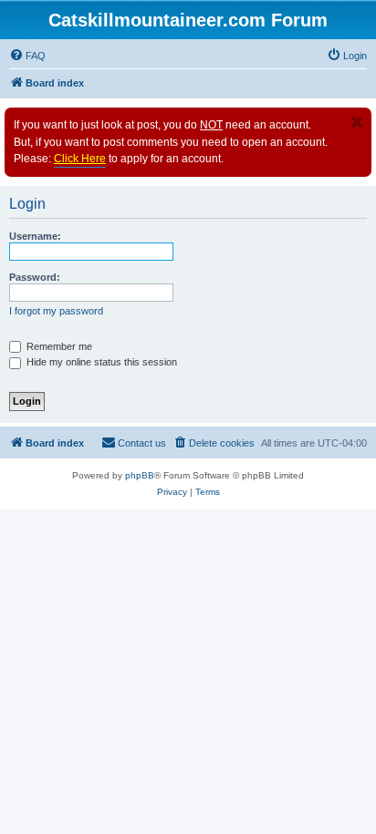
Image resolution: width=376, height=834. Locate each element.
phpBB (139, 475)
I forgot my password (56, 310)
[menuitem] (27, 56)
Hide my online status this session (100, 361)
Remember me (58, 346)
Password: (34, 277)
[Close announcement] (356, 122)
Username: (35, 236)
